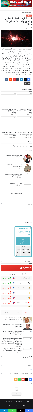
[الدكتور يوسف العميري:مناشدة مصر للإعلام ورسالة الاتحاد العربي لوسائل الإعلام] (27, 320)
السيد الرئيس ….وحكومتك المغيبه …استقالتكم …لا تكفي (13, 175)
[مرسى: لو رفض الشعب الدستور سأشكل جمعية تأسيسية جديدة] (8, 123)
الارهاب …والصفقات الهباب (16, 184)
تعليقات (6, 313)
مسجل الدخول (23, 146)
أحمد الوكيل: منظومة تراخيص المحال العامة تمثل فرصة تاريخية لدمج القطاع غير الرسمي (12, 350)
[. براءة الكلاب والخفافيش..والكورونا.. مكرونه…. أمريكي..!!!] (27, 168)
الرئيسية (29, 12)
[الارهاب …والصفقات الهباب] (27, 187)
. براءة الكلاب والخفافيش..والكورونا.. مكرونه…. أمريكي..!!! (14, 165)
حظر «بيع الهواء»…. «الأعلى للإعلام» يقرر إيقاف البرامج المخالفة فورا (12, 332)
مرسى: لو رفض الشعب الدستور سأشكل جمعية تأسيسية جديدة (8, 134)
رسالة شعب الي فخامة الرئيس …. (14, 155)
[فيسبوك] (28, 79)
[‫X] (25, 79)
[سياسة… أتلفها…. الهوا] (27, 197)
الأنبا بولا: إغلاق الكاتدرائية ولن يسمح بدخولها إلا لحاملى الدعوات (9, 110)
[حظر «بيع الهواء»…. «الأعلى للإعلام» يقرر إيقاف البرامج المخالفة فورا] (27, 333)
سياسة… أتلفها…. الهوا (16, 193)
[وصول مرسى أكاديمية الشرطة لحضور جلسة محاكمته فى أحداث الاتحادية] (24, 123)
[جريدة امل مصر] (16, 3)
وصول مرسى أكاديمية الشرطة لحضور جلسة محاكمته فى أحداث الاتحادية (25, 134)
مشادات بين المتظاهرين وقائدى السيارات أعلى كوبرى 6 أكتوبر (24, 110)
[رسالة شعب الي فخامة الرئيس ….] (27, 158)
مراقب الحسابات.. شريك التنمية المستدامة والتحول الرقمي (12, 325)
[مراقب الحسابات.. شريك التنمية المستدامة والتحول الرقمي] (27, 327)
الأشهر (17, 313)
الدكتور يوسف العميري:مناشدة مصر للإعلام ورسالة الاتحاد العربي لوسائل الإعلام (12, 318)
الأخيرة (27, 313)
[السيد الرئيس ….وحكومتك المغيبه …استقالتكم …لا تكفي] (27, 177)
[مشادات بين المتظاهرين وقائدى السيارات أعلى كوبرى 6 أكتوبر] (24, 100)
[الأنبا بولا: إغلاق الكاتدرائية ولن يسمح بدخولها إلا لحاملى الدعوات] (8, 100)
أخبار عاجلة (24, 12)
